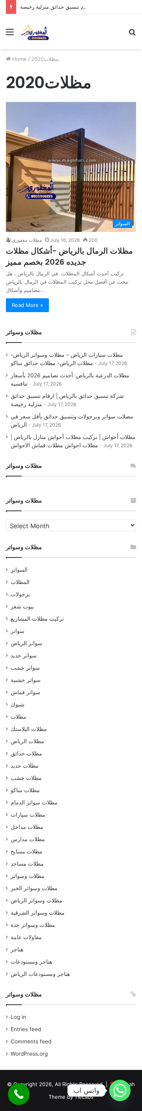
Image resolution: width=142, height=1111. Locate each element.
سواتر (17, 631)
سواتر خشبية (26, 680)
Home (19, 59)
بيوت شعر (22, 606)
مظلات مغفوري (27, 240)
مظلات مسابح (27, 851)
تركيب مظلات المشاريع (37, 619)
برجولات (20, 594)
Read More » (27, 305)
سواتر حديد (24, 655)
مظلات (18, 717)
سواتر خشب (25, 668)
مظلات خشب (26, 778)
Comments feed (31, 1041)
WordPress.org (29, 1054)
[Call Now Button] (19, 1094)
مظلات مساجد (27, 864)
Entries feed (26, 1029)
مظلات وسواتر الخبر (34, 888)
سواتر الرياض (26, 643)
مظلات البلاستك (29, 729)
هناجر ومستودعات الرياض (40, 974)
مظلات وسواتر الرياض (36, 900)
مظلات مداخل (27, 827)
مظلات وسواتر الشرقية (38, 913)
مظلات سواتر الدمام (34, 802)
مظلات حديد (25, 766)
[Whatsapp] (120, 1090)
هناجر (17, 949)
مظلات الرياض (27, 741)
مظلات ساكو (25, 790)
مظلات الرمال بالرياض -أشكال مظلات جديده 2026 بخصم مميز (69, 256)
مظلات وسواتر (28, 876)
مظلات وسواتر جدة (33, 925)
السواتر (19, 570)
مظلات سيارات (28, 815)
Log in (18, 1017)
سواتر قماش (25, 692)
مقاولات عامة (26, 937)
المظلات (20, 582)
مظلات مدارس (28, 839)
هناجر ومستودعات (31, 961)
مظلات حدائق (26, 753)
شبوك (17, 704)
